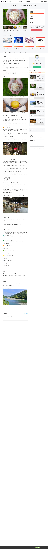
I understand (37, 547)
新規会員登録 (45, 1)
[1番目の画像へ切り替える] (5, 27)
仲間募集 (19, 52)
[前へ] (3, 17)
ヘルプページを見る (37, 145)
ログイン (42, 1)
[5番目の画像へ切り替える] (25, 27)
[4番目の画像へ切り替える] (20, 27)
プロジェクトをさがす (27, 1)
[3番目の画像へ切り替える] (15, 27)
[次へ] (26, 17)
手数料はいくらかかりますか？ (33, 141)
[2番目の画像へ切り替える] (10, 27)
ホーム (5, 52)
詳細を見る (31, 80)
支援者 (15, 52)
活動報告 (10, 52)
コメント (25, 52)
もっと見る (25, 313)
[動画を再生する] (15, 17)
